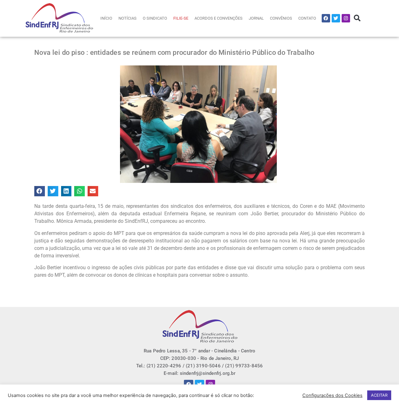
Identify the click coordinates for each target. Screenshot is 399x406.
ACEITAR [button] (379, 395)
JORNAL (256, 18)
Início (106, 18)
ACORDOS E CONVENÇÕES (219, 18)
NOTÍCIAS (127, 18)
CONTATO (307, 18)
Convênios (281, 18)
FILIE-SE (180, 18)
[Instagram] (346, 18)
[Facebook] (326, 18)
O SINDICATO (155, 18)
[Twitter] (336, 18)
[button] (357, 18)
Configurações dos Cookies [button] (332, 395)
